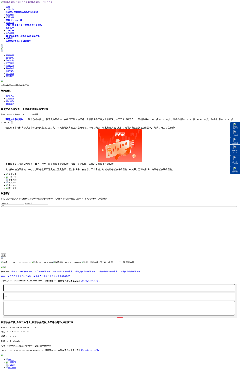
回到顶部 (235, 172)
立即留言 (235, 135)
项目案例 (10, 23)
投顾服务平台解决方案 (108, 271)
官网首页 (10, 55)
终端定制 (10, 15)
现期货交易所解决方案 (85, 271)
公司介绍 (10, 9)
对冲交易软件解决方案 (130, 271)
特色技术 (10, 28)
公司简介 (10, 276)
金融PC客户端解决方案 (22, 271)
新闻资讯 (10, 33)
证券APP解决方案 (42, 271)
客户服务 (10, 30)
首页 (8, 7)
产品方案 (10, 17)
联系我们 (10, 38)
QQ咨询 (235, 128)
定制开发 (10, 98)
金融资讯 (10, 104)
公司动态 (10, 96)
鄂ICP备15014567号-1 (90, 281)
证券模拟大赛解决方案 (63, 271)
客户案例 (10, 101)
